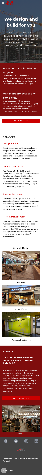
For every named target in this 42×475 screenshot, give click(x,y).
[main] (21, 22)
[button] (2, 3)
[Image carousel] (21, 419)
